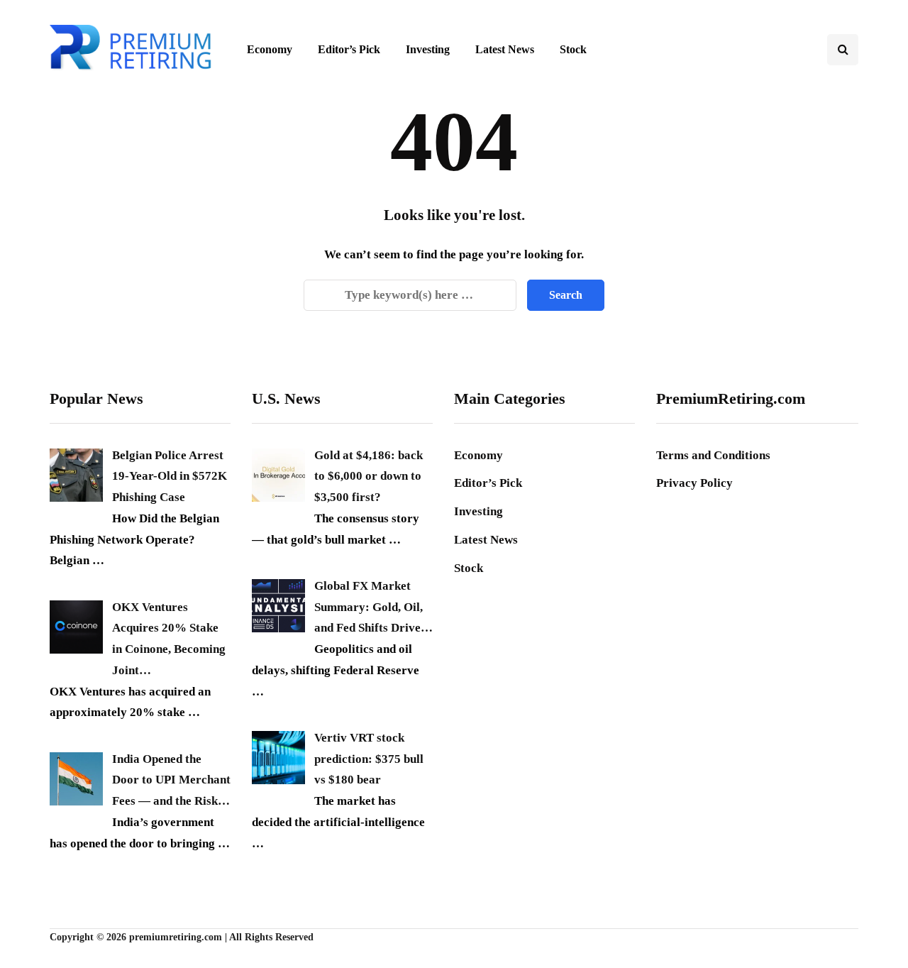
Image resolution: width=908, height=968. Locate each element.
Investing (428, 49)
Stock (573, 49)
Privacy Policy (694, 483)
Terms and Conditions (713, 455)
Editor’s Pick (349, 49)
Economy (269, 49)
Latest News (504, 49)
